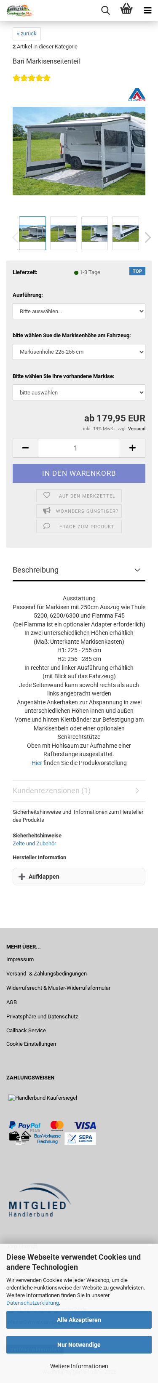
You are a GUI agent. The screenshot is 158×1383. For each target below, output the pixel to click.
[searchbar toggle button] (105, 10)
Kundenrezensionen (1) (52, 790)
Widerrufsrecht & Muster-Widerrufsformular (58, 988)
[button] (145, 237)
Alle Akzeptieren (79, 1319)
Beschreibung (36, 569)
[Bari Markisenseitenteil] (79, 150)
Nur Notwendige (79, 1344)
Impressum (20, 959)
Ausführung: (28, 295)
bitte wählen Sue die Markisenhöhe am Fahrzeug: (72, 335)
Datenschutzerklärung (32, 1303)
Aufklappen (44, 876)
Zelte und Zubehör (34, 843)
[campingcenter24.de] (17, 10)
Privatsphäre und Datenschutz (42, 1016)
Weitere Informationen (79, 1366)
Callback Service (26, 1030)
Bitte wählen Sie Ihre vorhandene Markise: (64, 376)
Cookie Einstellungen (31, 1044)
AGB (11, 1002)
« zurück (27, 33)
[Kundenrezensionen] (32, 83)
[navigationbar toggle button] (147, 10)
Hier (37, 762)
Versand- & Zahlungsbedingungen (46, 973)
